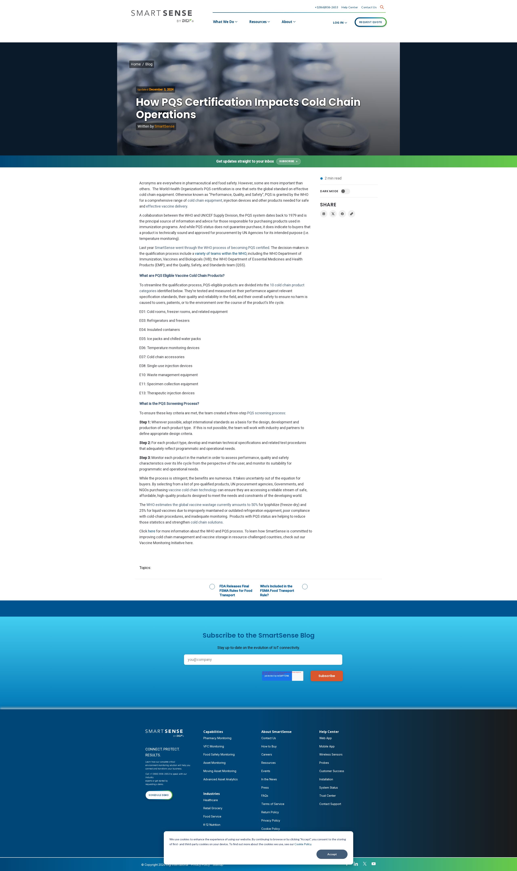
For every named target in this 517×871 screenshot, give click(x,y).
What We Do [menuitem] (223, 21)
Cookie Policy (302, 844)
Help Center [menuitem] (329, 731)
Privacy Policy (200, 864)
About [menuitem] (287, 21)
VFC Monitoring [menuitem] (213, 746)
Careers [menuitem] (266, 754)
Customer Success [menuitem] (331, 771)
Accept (332, 854)
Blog (148, 64)
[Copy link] (351, 213)
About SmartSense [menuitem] (276, 731)
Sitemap (218, 864)
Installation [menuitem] (326, 779)
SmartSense (164, 126)
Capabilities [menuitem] (213, 731)
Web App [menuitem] (325, 738)
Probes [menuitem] (324, 762)
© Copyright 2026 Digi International (164, 864)
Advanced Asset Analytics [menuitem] (220, 779)
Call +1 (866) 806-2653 (157, 774)
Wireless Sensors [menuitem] (331, 754)
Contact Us (369, 7)
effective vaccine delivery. (167, 206)
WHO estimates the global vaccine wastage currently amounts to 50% (202, 505)
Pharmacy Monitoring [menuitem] (217, 738)
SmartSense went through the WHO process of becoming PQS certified (212, 248)
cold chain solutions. (207, 522)
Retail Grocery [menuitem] (212, 808)
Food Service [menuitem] (212, 816)
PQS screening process (266, 413)
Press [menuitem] (265, 787)
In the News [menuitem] (269, 779)
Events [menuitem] (265, 771)
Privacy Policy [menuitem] (270, 820)
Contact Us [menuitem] (268, 738)
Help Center (350, 7)
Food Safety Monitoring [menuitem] (219, 754)
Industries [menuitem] (211, 793)
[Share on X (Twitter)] (333, 213)
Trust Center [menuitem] (327, 795)
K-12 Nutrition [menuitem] (211, 824)
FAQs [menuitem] (264, 795)
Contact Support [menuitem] (330, 804)
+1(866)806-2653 (326, 7)
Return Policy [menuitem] (270, 812)
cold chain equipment (205, 200)
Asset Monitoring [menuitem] (214, 762)
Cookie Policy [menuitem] (270, 828)
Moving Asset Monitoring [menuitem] (219, 771)
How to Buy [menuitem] (269, 746)
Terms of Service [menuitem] (272, 804)
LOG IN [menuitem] (338, 22)
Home (136, 64)
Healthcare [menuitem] (210, 800)
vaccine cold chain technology (192, 490)
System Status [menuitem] (328, 787)
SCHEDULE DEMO (159, 795)
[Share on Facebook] (342, 213)
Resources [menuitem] (258, 21)
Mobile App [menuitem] (327, 746)
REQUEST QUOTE (370, 22)
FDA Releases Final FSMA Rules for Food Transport (236, 590)
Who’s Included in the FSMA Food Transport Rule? (277, 590)
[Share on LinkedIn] (323, 213)
